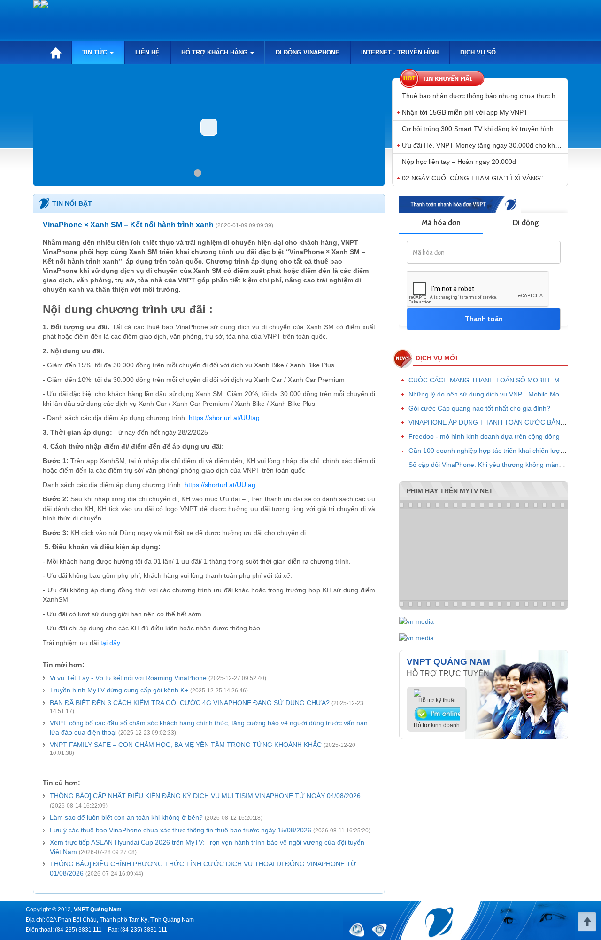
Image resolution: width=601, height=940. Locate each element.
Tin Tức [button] (95, 52)
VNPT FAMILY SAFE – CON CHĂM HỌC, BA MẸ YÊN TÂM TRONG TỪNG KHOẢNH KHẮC (186, 744)
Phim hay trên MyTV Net (450, 491)
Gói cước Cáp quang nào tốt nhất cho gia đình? (479, 408)
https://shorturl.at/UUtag (224, 417)
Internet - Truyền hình (400, 52)
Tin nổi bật (72, 203)
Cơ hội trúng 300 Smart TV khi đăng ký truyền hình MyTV (487, 128)
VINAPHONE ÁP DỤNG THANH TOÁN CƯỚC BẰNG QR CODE (503, 422)
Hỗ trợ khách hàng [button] (215, 52)
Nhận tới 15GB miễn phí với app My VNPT (465, 112)
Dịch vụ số (478, 52)
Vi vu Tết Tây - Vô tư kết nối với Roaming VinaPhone (128, 678)
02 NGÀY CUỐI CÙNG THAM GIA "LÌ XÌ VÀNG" (472, 178)
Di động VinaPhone (307, 52)
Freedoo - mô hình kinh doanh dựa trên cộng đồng (484, 436)
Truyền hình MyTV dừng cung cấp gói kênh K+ (119, 690)
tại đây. (110, 642)
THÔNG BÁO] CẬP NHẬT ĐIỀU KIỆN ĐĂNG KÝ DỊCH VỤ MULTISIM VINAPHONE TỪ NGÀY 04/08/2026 (205, 796)
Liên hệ (147, 52)
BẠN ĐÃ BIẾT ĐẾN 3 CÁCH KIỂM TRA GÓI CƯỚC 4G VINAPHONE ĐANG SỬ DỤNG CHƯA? (190, 703)
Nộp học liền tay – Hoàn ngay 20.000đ (459, 161)
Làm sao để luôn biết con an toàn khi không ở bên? (126, 817)
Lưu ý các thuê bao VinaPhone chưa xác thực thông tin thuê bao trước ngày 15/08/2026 (180, 830)
